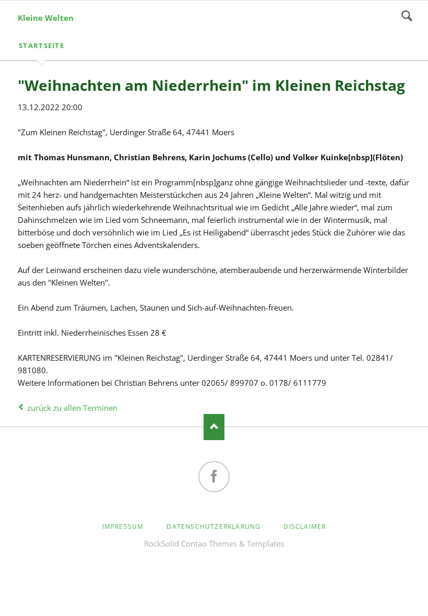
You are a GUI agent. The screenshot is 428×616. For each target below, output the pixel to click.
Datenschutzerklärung (213, 526)
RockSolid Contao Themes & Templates (214, 543)
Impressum (123, 526)
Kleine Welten (46, 18)
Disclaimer (304, 526)
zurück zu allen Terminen (72, 407)
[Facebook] (214, 476)
